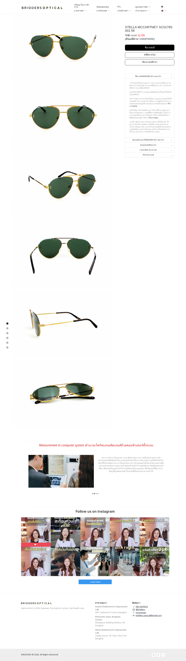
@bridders (140, 609)
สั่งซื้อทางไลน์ (149, 54)
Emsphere (147, 39)
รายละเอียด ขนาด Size (148, 150)
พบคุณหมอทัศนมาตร (148, 145)
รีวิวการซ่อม (153, 117)
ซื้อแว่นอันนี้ (150, 47)
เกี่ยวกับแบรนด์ (148, 155)
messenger (141, 612)
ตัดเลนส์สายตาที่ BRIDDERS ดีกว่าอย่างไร (148, 140)
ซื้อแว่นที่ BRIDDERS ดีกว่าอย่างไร (148, 76)
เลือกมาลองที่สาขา (149, 62)
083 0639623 (142, 606)
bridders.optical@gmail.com (149, 615)
